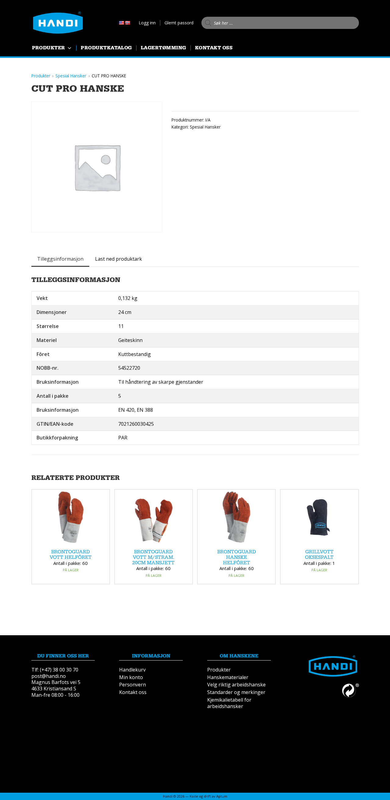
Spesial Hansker (205, 127)
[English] (121, 22)
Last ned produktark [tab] (118, 259)
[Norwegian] (127, 22)
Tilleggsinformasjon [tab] (60, 259)
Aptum (221, 796)
